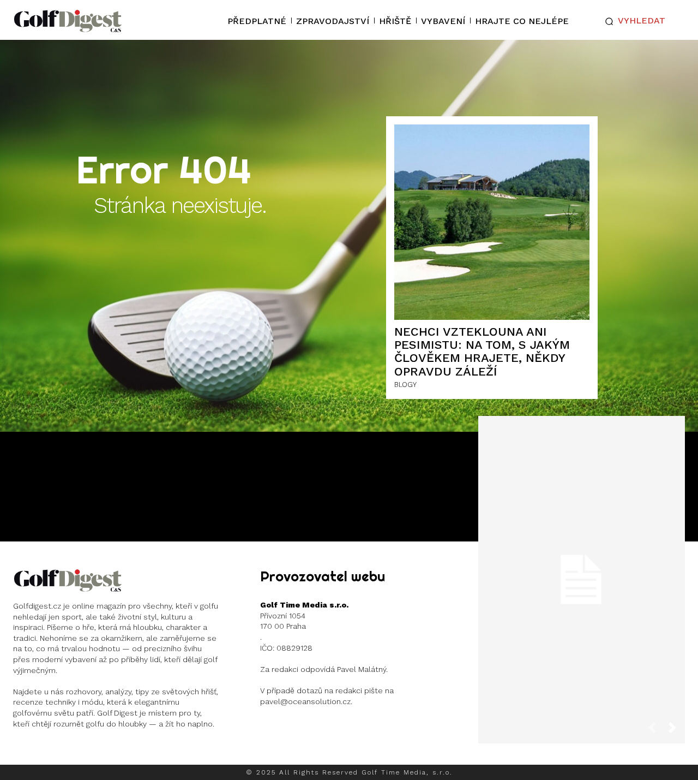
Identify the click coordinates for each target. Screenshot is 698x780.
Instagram (55, 752)
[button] (633, 21)
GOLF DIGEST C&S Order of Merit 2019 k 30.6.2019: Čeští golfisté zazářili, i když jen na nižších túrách (581, 571)
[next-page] (677, 731)
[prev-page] (656, 731)
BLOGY (405, 384)
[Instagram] (22, 752)
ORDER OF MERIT (580, 628)
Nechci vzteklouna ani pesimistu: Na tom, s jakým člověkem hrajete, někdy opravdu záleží (482, 351)
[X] (91, 752)
